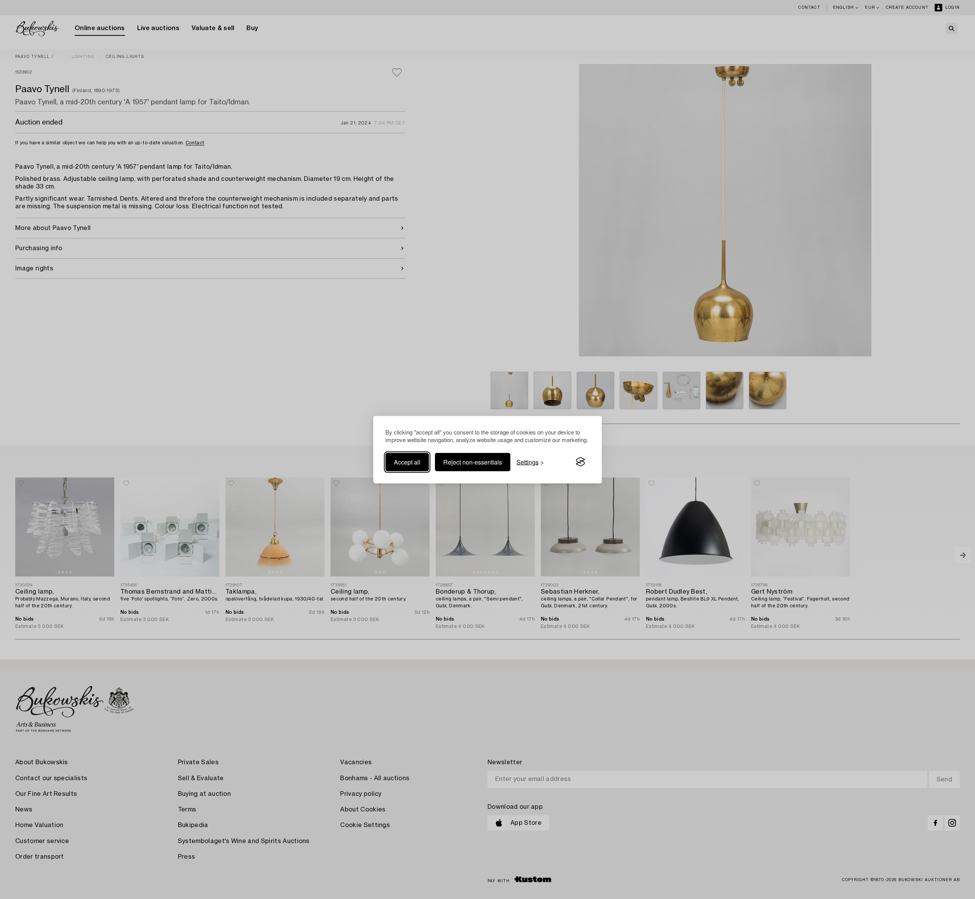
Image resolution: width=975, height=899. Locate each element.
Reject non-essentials (472, 461)
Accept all (407, 461)
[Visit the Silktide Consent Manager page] (580, 462)
